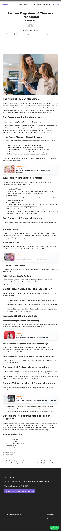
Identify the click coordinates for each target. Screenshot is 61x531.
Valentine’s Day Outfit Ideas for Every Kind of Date (32, 337)
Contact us (47, 4)
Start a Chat (55, 527)
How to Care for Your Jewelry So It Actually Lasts (31, 259)
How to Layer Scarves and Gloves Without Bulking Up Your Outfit (36, 400)
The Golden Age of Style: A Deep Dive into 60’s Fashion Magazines (33, 171)
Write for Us (37, 4)
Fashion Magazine (10, 452)
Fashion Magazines (10, 454)
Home (20, 4)
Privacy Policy (50, 514)
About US (27, 4)
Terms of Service (52, 519)
